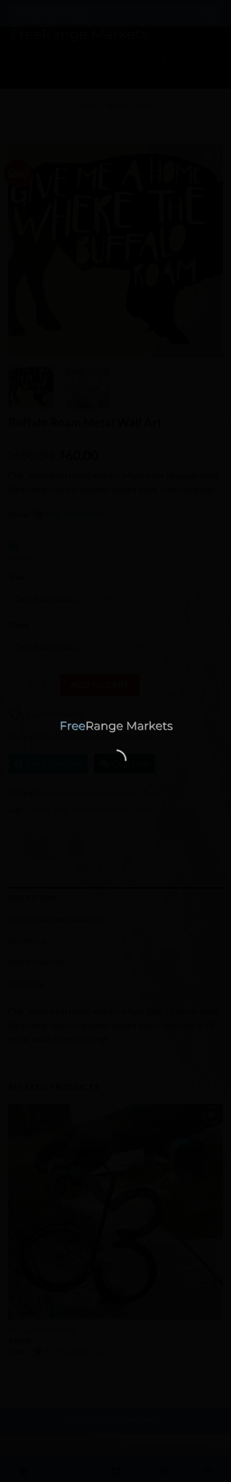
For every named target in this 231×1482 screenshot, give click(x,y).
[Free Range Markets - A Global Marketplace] (116, 726)
